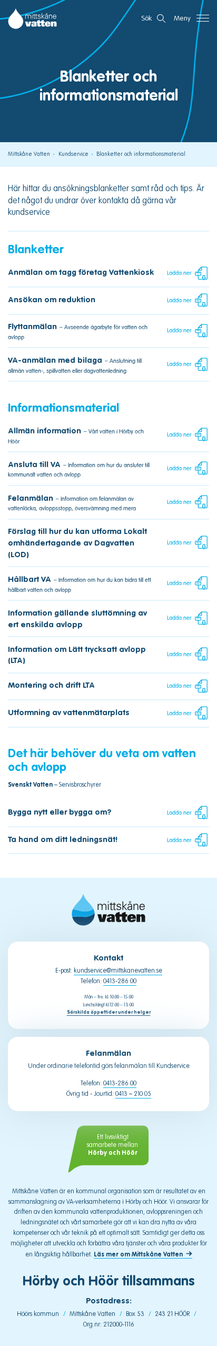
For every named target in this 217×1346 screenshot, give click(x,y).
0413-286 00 (119, 981)
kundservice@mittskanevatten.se (118, 970)
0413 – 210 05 (133, 1093)
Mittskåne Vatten (29, 154)
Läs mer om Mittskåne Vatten (138, 1254)
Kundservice (73, 154)
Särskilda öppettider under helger (109, 1012)
